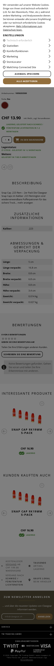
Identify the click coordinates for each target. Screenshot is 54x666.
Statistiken (12, 45)
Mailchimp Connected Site (21, 67)
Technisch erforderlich (19, 40)
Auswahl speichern (27, 73)
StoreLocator (14, 62)
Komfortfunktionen (17, 51)
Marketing (12, 56)
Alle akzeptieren (27, 81)
